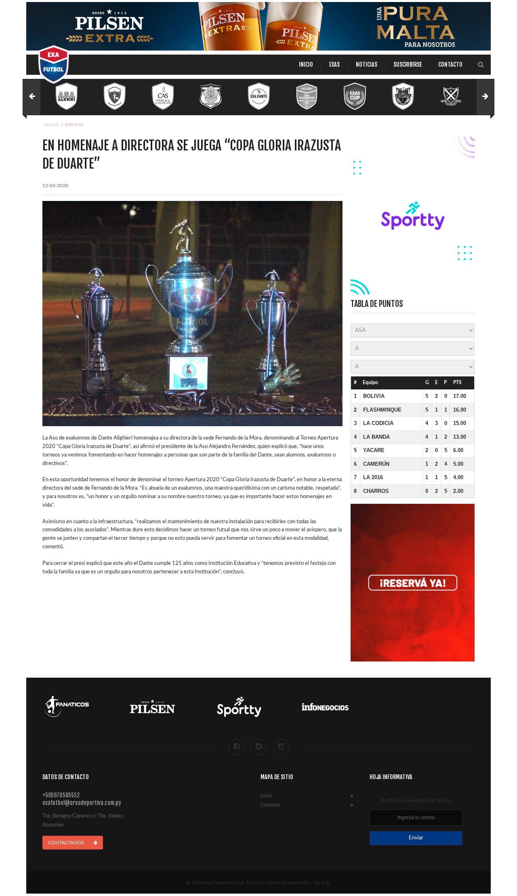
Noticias (366, 64)
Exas (334, 64)
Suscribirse (407, 64)
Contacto (450, 64)
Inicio (306, 64)
